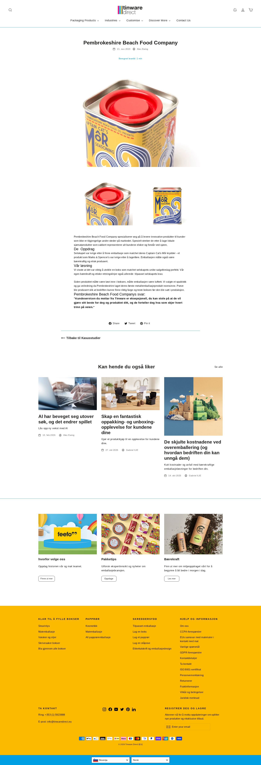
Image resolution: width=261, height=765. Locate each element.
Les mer (172, 578)
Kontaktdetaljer (188, 658)
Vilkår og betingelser (191, 692)
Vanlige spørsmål (190, 647)
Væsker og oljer (47, 637)
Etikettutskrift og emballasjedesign (152, 648)
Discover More (158, 20)
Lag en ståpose (141, 643)
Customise (133, 20)
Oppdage (108, 578)
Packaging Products (83, 20)
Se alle (218, 366)
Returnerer (186, 681)
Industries (111, 20)
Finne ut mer (46, 578)
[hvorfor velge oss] (67, 534)
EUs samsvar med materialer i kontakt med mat (197, 639)
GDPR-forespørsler (191, 652)
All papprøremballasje (98, 637)
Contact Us (183, 20)
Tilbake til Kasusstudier (83, 338)
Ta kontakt (186, 664)
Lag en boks (140, 631)
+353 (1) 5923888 (55, 714)
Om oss (184, 626)
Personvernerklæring (192, 675)
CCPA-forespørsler (190, 631)
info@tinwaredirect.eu (59, 721)
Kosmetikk (91, 626)
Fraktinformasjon (189, 686)
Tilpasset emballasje (144, 626)
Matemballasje (46, 631)
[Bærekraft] (193, 534)
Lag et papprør (141, 637)
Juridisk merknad (189, 698)
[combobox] (111, 760)
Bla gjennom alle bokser (52, 648)
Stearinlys (44, 626)
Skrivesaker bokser (49, 643)
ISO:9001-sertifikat (190, 669)
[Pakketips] (130, 534)
